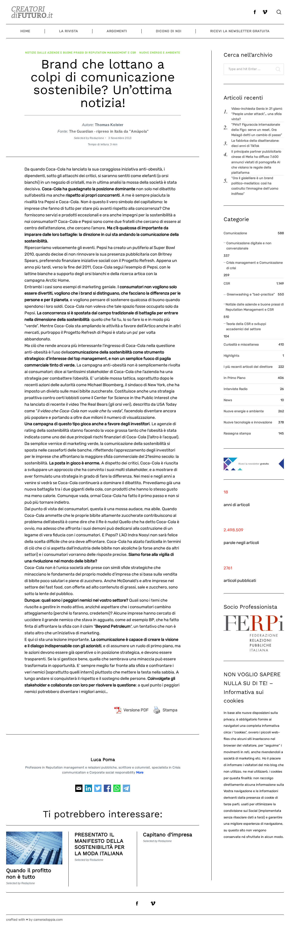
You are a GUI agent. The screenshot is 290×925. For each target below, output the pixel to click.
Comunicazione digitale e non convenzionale (248, 245)
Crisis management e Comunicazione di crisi (254, 265)
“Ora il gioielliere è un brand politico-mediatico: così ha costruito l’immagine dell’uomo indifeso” (254, 186)
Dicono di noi (168, 31)
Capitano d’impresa (167, 835)
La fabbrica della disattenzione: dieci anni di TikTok (255, 143)
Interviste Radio (235, 389)
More (139, 772)
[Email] (78, 789)
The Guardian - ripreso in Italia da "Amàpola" (109, 131)
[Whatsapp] (117, 789)
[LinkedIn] (88, 789)
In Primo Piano (234, 378)
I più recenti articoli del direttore (248, 367)
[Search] (279, 12)
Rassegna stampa (237, 433)
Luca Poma (103, 759)
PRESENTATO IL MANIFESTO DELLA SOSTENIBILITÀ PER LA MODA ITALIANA (99, 844)
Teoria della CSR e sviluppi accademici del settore (246, 326)
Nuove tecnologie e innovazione (248, 422)
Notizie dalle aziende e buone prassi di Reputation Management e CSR (80, 52)
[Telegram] (126, 789)
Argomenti (117, 31)
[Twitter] (98, 789)
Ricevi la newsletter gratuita (240, 31)
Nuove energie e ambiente (159, 52)
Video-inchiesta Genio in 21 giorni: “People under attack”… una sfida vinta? (257, 114)
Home (25, 31)
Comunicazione (235, 233)
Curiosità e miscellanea (241, 345)
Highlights (231, 356)
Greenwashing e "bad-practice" (251, 294)
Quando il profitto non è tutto (28, 873)
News (228, 400)
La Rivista (68, 31)
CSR (227, 284)
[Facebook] (107, 789)
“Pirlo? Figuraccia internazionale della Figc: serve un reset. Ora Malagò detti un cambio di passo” (256, 130)
